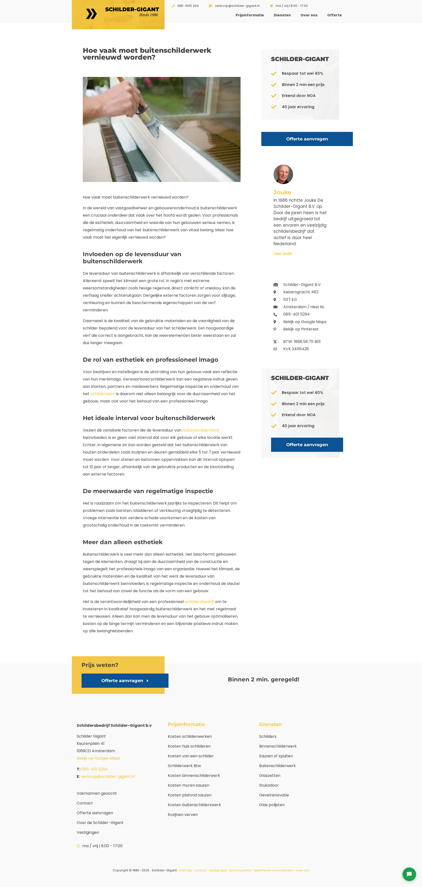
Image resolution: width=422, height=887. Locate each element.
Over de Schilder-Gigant (100, 822)
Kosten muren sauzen (188, 785)
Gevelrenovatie (274, 795)
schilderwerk (102, 394)
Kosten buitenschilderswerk (194, 805)
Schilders (267, 736)
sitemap (185, 870)
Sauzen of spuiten (276, 756)
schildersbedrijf (199, 601)
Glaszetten (269, 775)
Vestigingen (88, 832)
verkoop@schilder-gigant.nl (108, 776)
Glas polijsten (272, 805)
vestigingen (218, 870)
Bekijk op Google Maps (98, 758)
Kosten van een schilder (191, 756)
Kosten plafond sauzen (189, 795)
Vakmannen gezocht (97, 793)
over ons (302, 870)
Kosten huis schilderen (189, 746)
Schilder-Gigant (132, 9)
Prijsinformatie (250, 15)
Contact (85, 803)
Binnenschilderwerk (278, 746)
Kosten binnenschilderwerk (194, 775)
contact (200, 870)
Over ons (309, 15)
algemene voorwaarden (273, 870)
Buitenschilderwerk (277, 766)
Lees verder (283, 253)
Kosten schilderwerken (190, 736)
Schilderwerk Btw (184, 766)
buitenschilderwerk (200, 430)
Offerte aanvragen (95, 813)
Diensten (282, 15)
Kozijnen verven (183, 814)
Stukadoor (269, 785)
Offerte (334, 15)
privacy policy (241, 870)
